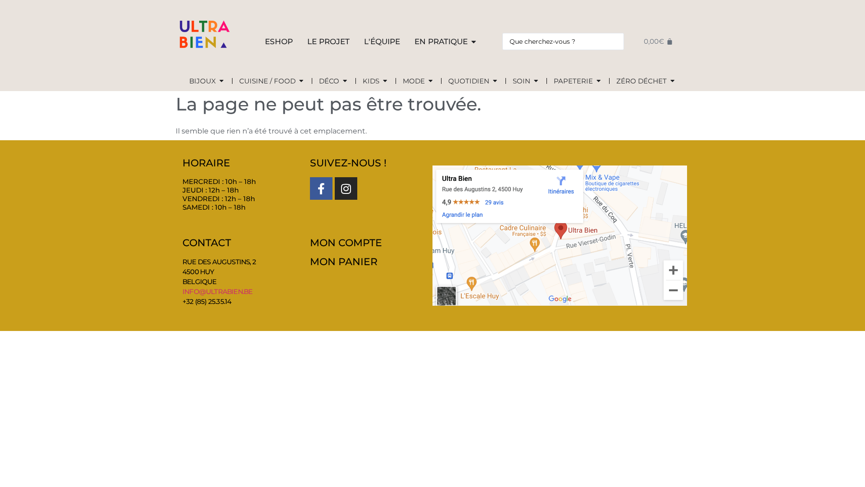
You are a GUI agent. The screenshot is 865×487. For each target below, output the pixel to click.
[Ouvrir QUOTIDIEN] (495, 81)
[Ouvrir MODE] (430, 81)
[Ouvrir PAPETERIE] (598, 81)
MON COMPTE (346, 243)
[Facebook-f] (321, 188)
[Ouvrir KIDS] (385, 81)
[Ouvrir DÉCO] (344, 81)
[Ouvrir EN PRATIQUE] (474, 42)
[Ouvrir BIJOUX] (221, 81)
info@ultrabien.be (217, 291)
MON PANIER (344, 262)
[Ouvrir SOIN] (536, 81)
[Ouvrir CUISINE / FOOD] (301, 81)
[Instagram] (346, 188)
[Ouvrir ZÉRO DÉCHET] (672, 81)
